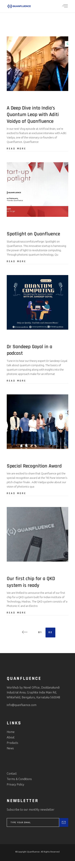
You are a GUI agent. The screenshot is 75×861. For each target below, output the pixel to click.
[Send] (63, 822)
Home (11, 731)
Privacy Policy (15, 784)
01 (40, 632)
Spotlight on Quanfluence (33, 234)
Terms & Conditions (19, 779)
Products (12, 742)
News (10, 748)
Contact (12, 773)
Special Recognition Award (34, 466)
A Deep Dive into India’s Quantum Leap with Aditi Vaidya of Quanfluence (33, 115)
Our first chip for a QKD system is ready (31, 581)
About (11, 737)
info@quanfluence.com (21, 705)
